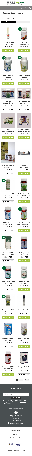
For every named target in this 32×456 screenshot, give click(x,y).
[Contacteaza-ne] (21, 8)
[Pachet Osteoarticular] (8, 93)
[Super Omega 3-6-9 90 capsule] (8, 272)
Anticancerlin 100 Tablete (8, 195)
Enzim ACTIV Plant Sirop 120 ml (8, 254)
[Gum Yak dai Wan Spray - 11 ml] (8, 33)
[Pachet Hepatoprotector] (8, 120)
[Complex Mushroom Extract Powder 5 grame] (24, 152)
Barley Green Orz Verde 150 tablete (24, 195)
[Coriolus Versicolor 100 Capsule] (24, 33)
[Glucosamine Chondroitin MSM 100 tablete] (8, 213)
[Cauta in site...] (30, 8)
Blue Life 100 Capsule (8, 77)
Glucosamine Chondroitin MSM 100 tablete (8, 223)
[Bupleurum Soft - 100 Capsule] (24, 329)
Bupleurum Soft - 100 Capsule (24, 339)
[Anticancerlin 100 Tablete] (8, 185)
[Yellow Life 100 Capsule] (24, 64)
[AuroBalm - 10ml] (24, 301)
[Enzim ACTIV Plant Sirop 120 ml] (8, 243)
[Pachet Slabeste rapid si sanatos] (24, 120)
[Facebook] (16, 412)
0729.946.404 (17, 420)
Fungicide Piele (24, 367)
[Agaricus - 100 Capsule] (24, 272)
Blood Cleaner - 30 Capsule (8, 339)
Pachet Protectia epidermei (24, 102)
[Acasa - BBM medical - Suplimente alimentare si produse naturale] (16, 3)
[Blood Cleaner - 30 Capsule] (8, 329)
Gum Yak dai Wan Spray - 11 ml (8, 43)
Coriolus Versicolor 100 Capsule (24, 43)
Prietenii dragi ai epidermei (8, 166)
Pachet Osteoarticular (8, 102)
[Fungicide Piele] (24, 358)
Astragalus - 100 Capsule (8, 311)
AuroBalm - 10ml (24, 310)
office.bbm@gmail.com (17, 423)
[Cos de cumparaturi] (26, 8)
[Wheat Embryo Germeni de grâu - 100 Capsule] (24, 213)
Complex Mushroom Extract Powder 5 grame (24, 166)
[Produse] (2, 8)
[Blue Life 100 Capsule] (8, 64)
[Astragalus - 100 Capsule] (8, 301)
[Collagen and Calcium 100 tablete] (24, 243)
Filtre (9, 22)
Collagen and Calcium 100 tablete (24, 254)
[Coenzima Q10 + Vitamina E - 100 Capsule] (8, 358)
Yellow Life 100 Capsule (24, 77)
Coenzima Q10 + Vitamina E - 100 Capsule (8, 368)
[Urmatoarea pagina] (28, 380)
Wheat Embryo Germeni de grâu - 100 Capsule (24, 223)
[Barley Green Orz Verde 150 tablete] (24, 185)
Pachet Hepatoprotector (8, 131)
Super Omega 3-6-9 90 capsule (8, 282)
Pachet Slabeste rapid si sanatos (24, 131)
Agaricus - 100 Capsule (24, 282)
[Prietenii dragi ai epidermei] (8, 152)
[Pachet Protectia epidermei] (24, 93)
